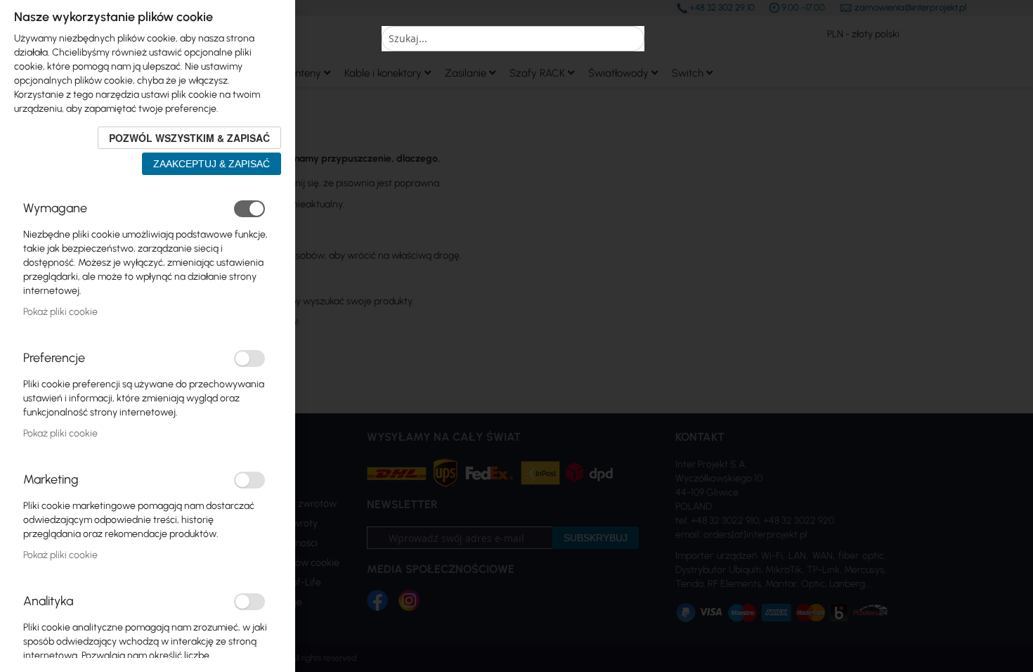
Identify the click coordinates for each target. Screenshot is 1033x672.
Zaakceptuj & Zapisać (211, 163)
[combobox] (513, 38)
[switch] (249, 208)
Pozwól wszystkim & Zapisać (189, 138)
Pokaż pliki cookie (60, 312)
